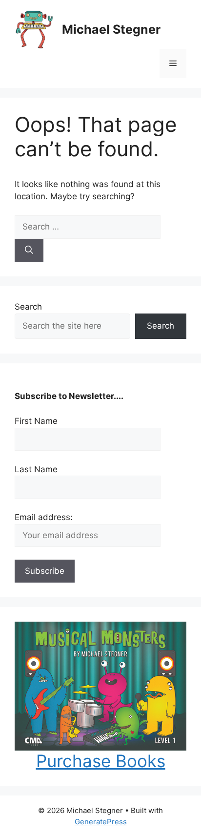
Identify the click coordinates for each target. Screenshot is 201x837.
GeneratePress (101, 821)
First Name (36, 421)
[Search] (29, 250)
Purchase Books (100, 761)
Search (28, 307)
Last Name (36, 469)
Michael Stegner (111, 29)
